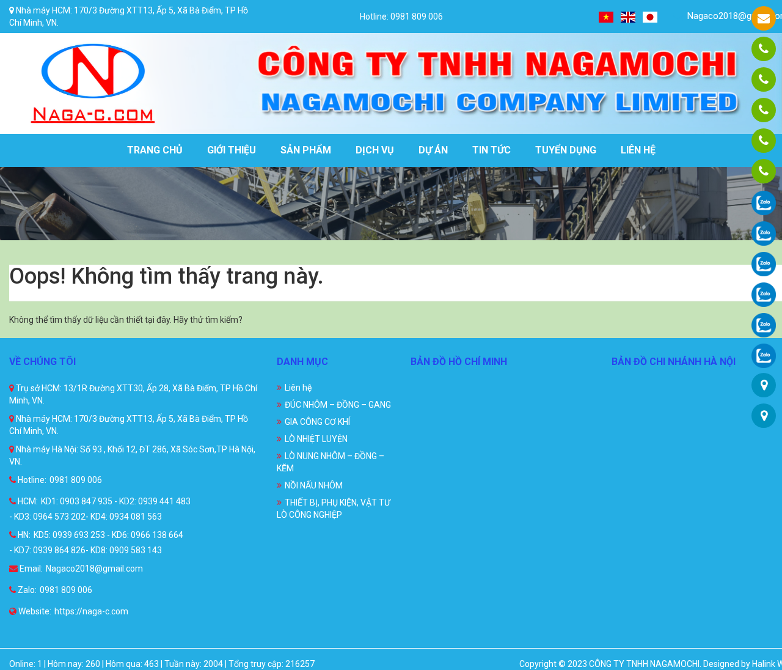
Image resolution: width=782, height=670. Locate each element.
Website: (33, 611)
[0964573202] (764, 110)
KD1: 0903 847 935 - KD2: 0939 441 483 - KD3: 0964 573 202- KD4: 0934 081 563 (100, 508)
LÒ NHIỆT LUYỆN (316, 439)
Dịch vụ (375, 150)
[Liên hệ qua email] (764, 18)
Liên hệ (638, 150)
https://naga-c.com (91, 611)
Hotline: (31, 480)
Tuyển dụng (565, 150)
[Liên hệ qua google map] (764, 385)
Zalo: (26, 590)
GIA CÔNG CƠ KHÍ (317, 422)
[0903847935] (764, 79)
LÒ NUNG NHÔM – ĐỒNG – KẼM (330, 462)
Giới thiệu (231, 150)
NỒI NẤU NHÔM (314, 485)
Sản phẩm (305, 150)
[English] (629, 16)
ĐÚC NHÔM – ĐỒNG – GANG (338, 405)
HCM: (27, 501)
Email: (30, 568)
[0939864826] (764, 171)
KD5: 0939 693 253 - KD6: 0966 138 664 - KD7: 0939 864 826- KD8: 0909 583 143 (96, 542)
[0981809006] (764, 49)
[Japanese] (651, 16)
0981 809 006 (75, 480)
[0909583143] (764, 140)
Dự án (433, 150)
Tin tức (491, 150)
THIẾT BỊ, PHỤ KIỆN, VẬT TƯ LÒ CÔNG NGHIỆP (333, 509)
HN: (23, 535)
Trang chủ (155, 150)
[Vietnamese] (607, 16)
